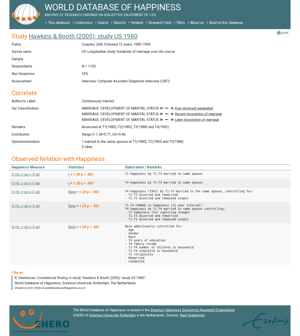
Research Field (159, 23)
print (284, 33)
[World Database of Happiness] (27, 14)
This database (59, 23)
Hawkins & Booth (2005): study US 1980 (83, 36)
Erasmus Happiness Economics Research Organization (192, 310)
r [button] (69, 174)
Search (103, 23)
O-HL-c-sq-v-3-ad (26, 174)
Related (137, 23)
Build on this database (226, 23)
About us (197, 23)
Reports (120, 23)
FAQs (181, 23)
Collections (83, 23)
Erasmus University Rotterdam (112, 315)
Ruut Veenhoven (192, 315)
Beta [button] (72, 192)
